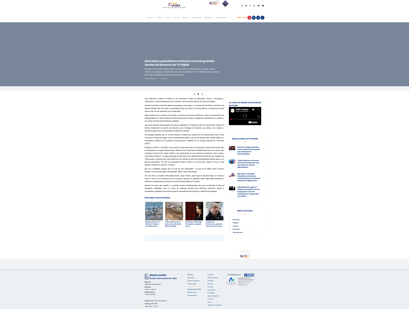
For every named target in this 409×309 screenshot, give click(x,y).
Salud (209, 302)
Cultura (168, 18)
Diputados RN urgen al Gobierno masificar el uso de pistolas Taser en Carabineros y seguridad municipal (248, 191)
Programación (221, 18)
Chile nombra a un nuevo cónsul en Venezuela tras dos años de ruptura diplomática (248, 163)
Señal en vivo (191, 292)
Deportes (185, 18)
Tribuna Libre (191, 284)
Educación (211, 290)
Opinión (177, 18)
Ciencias (210, 284)
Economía (210, 293)
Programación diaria (194, 289)
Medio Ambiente (212, 296)
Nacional (236, 220)
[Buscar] (258, 18)
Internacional (197, 18)
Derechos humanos (214, 305)
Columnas (190, 278)
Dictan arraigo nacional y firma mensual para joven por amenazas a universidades (248, 150)
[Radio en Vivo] (249, 18)
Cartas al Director (193, 281)
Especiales (208, 18)
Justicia (210, 299)
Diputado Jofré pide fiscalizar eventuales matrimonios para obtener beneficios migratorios (248, 177)
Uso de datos (192, 295)
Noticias (150, 18)
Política (160, 18)
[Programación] (254, 18)
